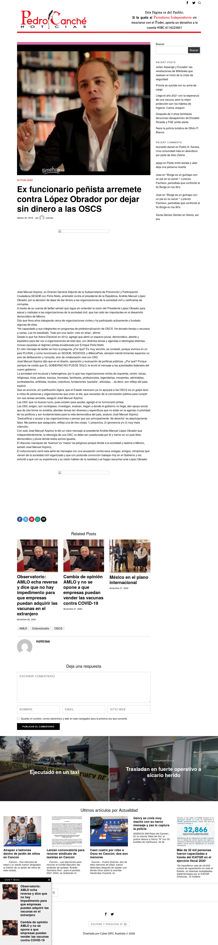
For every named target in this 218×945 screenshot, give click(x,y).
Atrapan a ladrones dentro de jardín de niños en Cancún (21, 853)
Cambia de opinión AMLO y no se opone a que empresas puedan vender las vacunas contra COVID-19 (83, 590)
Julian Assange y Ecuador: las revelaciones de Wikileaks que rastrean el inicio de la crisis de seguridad (174, 73)
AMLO (23, 628)
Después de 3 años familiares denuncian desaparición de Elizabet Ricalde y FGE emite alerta (177, 118)
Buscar (160, 44)
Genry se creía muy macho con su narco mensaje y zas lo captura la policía (151, 823)
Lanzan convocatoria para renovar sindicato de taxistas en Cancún (65, 853)
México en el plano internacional (129, 579)
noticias (49, 217)
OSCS (58, 628)
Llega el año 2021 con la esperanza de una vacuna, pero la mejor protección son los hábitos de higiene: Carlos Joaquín (177, 102)
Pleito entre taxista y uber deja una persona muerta (176, 165)
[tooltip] (187, 2)
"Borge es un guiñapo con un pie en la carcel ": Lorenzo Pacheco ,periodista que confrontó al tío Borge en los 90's (178, 181)
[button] (54, 892)
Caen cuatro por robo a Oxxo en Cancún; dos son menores (109, 853)
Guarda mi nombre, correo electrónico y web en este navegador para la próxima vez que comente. (74, 718)
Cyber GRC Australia (113, 933)
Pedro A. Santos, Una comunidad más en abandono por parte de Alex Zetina (178, 151)
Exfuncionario (40, 628)
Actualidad (25, 180)
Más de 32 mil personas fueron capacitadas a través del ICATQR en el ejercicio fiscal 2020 (194, 855)
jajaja (159, 163)
